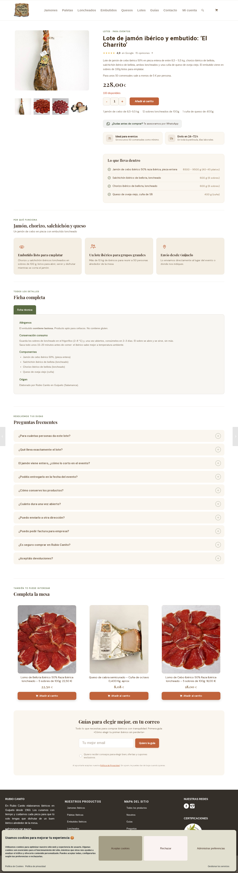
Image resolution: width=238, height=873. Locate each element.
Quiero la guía (147, 743)
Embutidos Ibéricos (77, 821)
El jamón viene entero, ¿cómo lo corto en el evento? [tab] (54, 463)
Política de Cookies (14, 866)
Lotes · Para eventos (116, 31)
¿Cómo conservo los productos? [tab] (40, 490)
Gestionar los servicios (218, 866)
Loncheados (73, 828)
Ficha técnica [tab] (24, 309)
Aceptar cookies (120, 848)
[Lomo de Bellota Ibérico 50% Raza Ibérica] (235, 436)
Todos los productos (136, 808)
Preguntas (131, 828)
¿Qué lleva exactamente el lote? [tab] (40, 449)
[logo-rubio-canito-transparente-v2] (21, 9)
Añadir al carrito (144, 101)
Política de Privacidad (110, 765)
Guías (129, 821)
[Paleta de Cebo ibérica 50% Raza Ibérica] (2, 436)
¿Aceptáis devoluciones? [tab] (35, 558)
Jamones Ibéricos (76, 808)
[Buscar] (202, 10)
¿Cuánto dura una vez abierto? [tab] (39, 504)
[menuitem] (51, 10)
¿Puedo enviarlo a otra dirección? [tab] (41, 517)
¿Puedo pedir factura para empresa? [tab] (43, 531)
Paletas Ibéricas (75, 815)
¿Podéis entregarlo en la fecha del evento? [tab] (48, 477)
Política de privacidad (35, 866)
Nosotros (131, 815)
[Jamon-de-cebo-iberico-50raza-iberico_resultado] (52, 60)
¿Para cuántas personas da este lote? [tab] (44, 436)
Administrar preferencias (211, 848)
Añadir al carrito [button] (48, 695)
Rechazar (165, 848)
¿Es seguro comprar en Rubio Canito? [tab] (44, 544)
